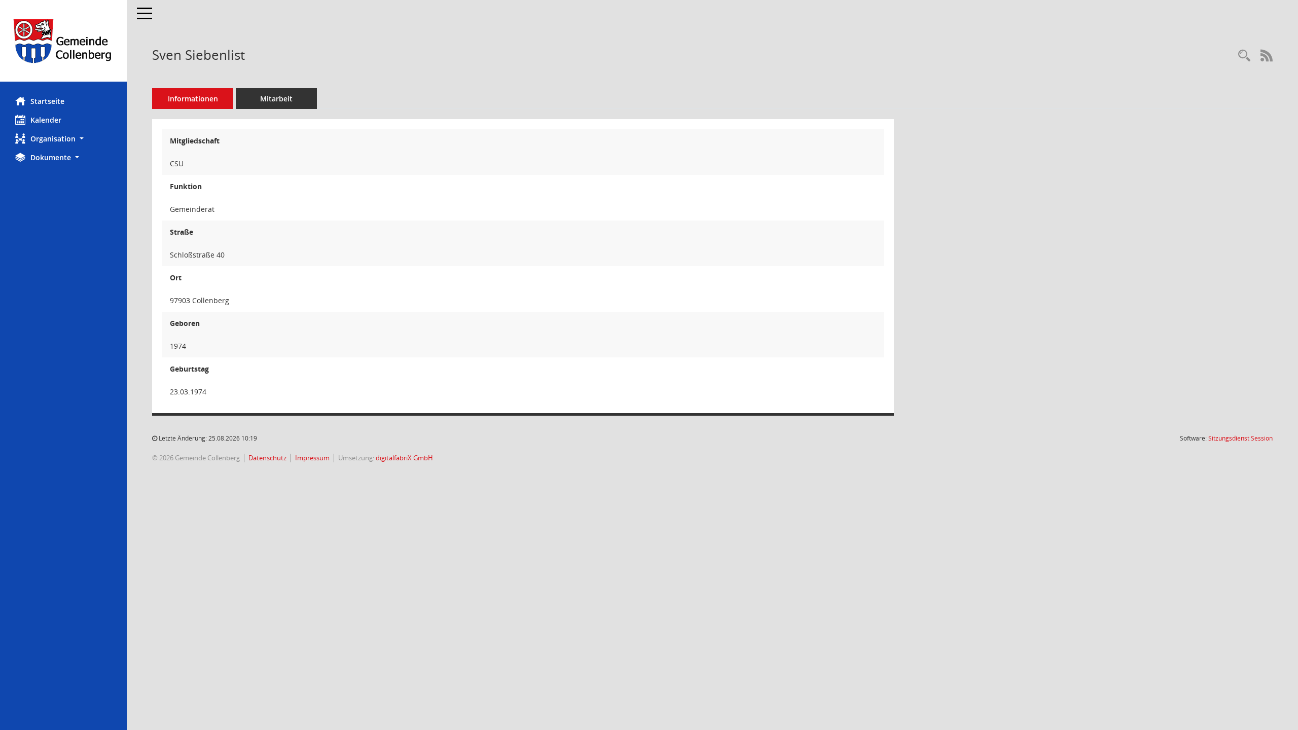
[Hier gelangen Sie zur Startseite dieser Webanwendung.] (63, 40)
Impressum (312, 457)
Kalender (45, 120)
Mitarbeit (276, 98)
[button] (63, 138)
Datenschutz (267, 457)
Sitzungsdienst (1240, 438)
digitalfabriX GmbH (404, 457)
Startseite (47, 101)
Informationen (193, 98)
